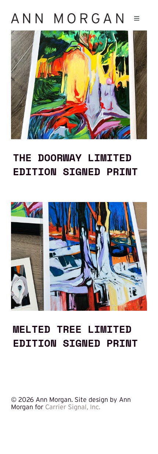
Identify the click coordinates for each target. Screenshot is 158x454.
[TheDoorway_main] (79, 33)
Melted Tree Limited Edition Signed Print (75, 335)
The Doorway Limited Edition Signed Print (75, 164)
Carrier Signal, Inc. (72, 407)
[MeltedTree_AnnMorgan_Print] (79, 205)
